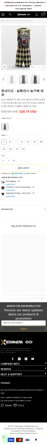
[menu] (2, 14)
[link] (23, 295)
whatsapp (8, 405)
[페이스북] (12, 358)
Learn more (10, 184)
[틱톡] (26, 358)
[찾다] (10, 14)
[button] (38, 67)
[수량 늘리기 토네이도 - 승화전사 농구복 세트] (14, 161)
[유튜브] (32, 358)
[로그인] (36, 14)
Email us (21, 405)
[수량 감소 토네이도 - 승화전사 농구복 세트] (3, 161)
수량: (3, 156)
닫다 (45, 3)
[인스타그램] (19, 358)
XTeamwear (18, 426)
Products (8, 20)
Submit (23, 329)
